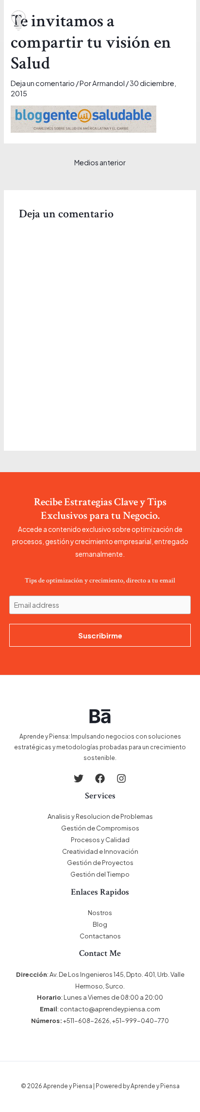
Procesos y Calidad (100, 840)
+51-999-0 (128, 1020)
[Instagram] (121, 778)
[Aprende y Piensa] (18, 20)
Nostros (100, 913)
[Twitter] (78, 778)
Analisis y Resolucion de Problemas (100, 816)
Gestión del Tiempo (100, 874)
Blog (100, 924)
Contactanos (100, 936)
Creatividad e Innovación (100, 851)
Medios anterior (100, 162)
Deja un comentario (43, 83)
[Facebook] (100, 778)
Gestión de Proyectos (100, 862)
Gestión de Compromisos (100, 828)
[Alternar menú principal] (184, 20)
